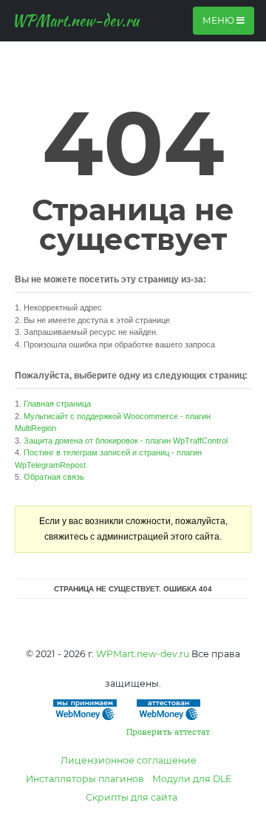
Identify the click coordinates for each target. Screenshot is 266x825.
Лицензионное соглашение (129, 760)
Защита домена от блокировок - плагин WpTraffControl (126, 440)
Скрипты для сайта (131, 797)
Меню (219, 20)
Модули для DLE (191, 778)
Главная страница (57, 403)
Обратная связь (54, 476)
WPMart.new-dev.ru (75, 20)
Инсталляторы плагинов (85, 778)
